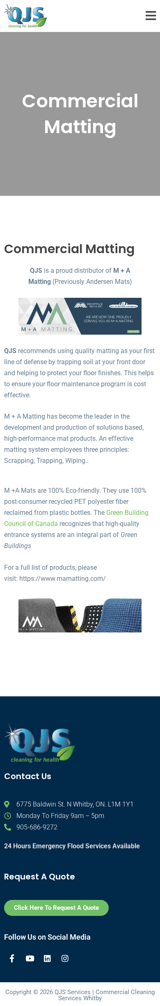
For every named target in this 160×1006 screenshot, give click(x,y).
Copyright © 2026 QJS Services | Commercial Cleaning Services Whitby (80, 995)
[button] (151, 16)
